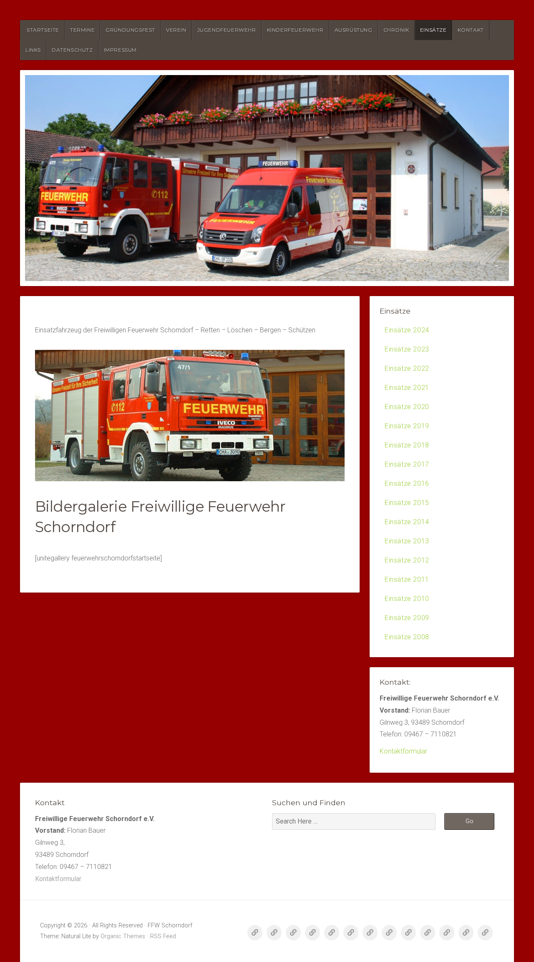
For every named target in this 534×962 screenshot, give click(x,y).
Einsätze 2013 (407, 541)
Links (33, 50)
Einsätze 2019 (407, 426)
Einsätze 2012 (407, 560)
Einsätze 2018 (407, 445)
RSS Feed (163, 936)
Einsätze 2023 (407, 349)
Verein (176, 30)
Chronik (396, 30)
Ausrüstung (354, 30)
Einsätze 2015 (407, 503)
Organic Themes (123, 936)
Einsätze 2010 (407, 599)
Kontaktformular (403, 751)
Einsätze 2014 (407, 522)
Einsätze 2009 (407, 618)
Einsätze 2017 (407, 464)
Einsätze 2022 (407, 368)
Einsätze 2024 (407, 330)
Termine (82, 30)
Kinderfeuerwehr (295, 30)
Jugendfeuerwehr (226, 30)
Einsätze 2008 (407, 637)
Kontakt (471, 30)
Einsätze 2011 (407, 579)
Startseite (43, 30)
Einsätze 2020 (407, 407)
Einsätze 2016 (407, 483)
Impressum (120, 50)
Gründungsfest (130, 30)
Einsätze (433, 30)
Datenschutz (72, 50)
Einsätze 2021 (407, 388)
